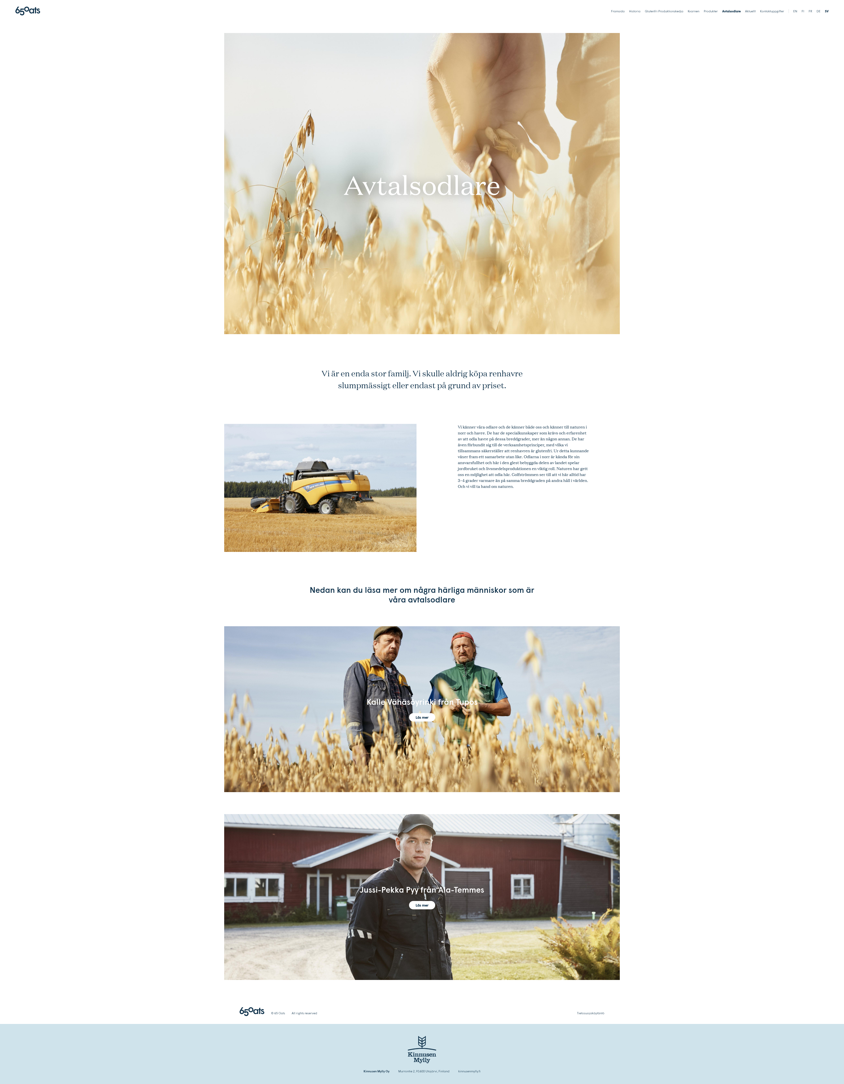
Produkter (711, 11)
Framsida (618, 11)
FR (810, 11)
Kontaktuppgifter (772, 11)
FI (803, 11)
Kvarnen (693, 11)
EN (795, 11)
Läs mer (422, 717)
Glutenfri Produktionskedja (664, 11)
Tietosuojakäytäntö (590, 1013)
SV (827, 11)
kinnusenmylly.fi (469, 1071)
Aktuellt (750, 11)
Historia (634, 11)
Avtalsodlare (731, 11)
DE (818, 11)
